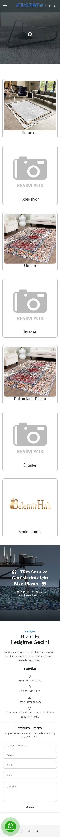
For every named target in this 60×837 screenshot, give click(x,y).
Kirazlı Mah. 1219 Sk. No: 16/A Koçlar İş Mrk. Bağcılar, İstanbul (30, 714)
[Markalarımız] (30, 504)
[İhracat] (30, 305)
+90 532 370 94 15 (30, 691)
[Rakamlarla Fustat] (30, 371)
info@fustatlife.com (30, 701)
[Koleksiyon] (30, 172)
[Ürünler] (30, 438)
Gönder (30, 807)
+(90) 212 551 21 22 (30, 680)
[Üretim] (30, 238)
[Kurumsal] (30, 105)
